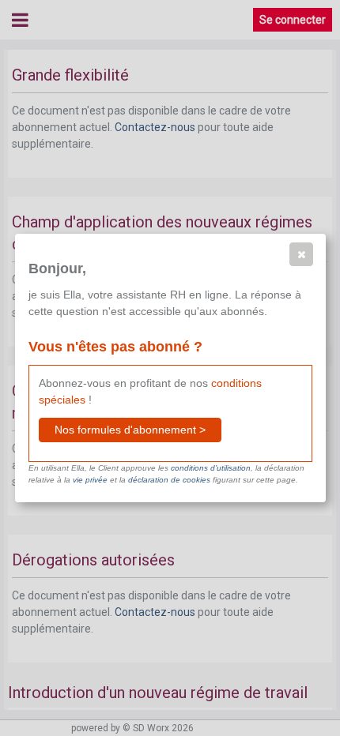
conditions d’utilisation (211, 468)
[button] (301, 254)
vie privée (90, 479)
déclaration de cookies (169, 479)
